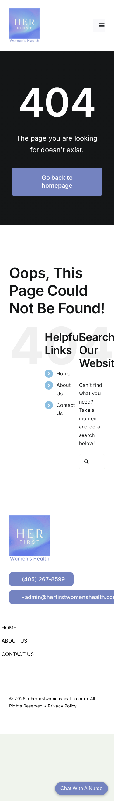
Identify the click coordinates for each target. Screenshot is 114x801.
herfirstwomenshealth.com (58, 698)
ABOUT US (14, 641)
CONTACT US (18, 654)
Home (64, 373)
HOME (9, 628)
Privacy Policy (62, 705)
